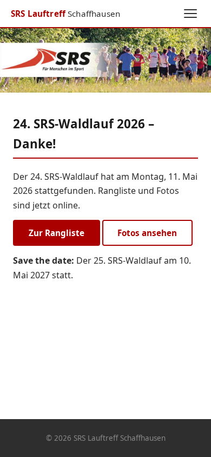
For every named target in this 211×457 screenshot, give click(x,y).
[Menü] (190, 14)
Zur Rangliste (56, 232)
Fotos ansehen (147, 232)
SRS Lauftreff (65, 13)
